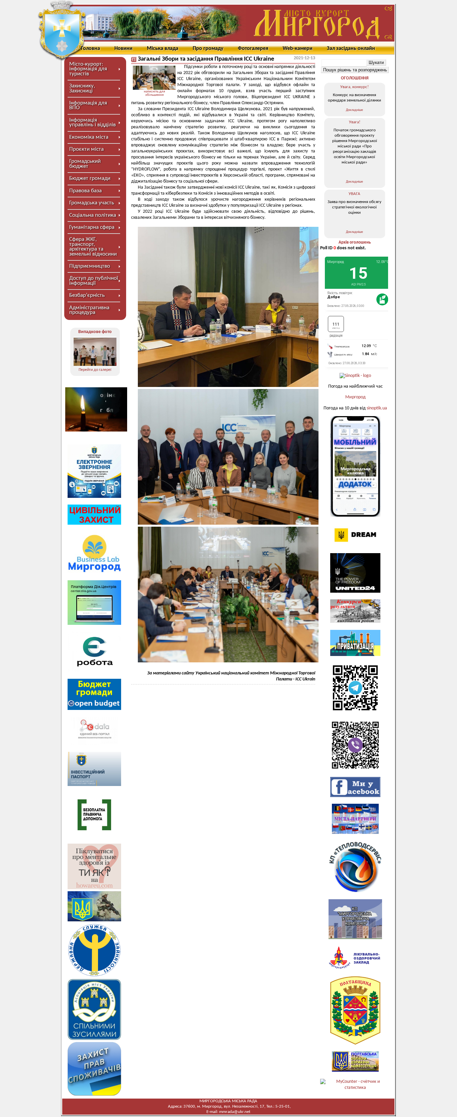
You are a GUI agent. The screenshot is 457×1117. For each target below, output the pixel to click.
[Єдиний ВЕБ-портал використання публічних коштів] (94, 743)
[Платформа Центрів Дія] (94, 623)
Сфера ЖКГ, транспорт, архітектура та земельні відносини (93, 247)
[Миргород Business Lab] (94, 572)
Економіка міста (88, 137)
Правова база (85, 191)
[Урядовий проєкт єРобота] (94, 670)
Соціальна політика (92, 215)
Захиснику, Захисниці (82, 88)
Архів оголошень (355, 242)
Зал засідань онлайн (351, 48)
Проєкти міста (86, 149)
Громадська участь (91, 203)
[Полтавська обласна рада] (355, 1043)
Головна (90, 48)
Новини (123, 48)
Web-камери (297, 48)
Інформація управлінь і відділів (92, 122)
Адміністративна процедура (89, 310)
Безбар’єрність (87, 295)
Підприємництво (89, 266)
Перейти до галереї (95, 370)
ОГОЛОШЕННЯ (354, 78)
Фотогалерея (253, 48)
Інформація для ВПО (88, 105)
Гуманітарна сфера (91, 227)
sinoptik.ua (377, 408)
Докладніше (354, 110)
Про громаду (208, 48)
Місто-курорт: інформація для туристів (88, 69)
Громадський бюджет (85, 163)
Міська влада (162, 48)
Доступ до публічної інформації (93, 280)
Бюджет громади (89, 178)
